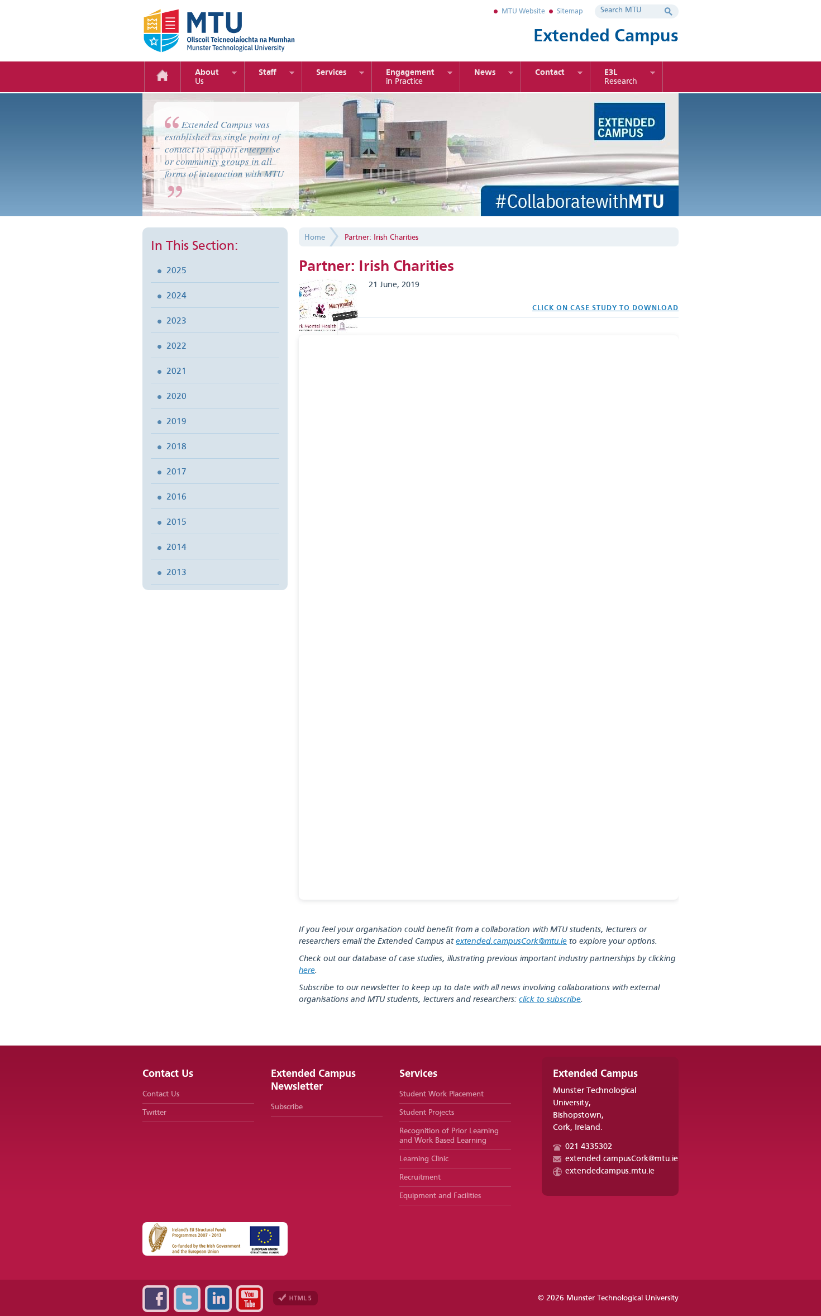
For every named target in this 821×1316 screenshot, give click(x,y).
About (207, 77)
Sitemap (570, 11)
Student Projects (426, 1113)
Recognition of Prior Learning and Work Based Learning (449, 1135)
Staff (267, 73)
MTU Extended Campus (237, 30)
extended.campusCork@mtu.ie (511, 942)
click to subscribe (550, 1000)
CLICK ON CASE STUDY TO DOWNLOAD (605, 308)
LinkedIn (218, 1298)
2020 (176, 396)
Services (331, 73)
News (484, 73)
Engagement (410, 77)
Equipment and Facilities (440, 1196)
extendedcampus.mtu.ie (610, 1171)
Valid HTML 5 (295, 1298)
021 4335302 (588, 1147)
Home (162, 76)
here (307, 971)
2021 (176, 371)
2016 (176, 497)
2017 (176, 472)
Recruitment (420, 1177)
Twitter (154, 1113)
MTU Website (523, 11)
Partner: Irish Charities (381, 237)
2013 (176, 572)
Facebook (155, 1298)
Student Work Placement (441, 1094)
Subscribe (287, 1107)
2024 (176, 296)
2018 (176, 447)
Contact (550, 73)
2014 (176, 547)
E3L (620, 77)
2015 (176, 522)
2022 (176, 346)
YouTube (249, 1298)
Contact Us (160, 1094)
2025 (176, 271)
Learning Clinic (423, 1159)
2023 (176, 321)
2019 (176, 421)
